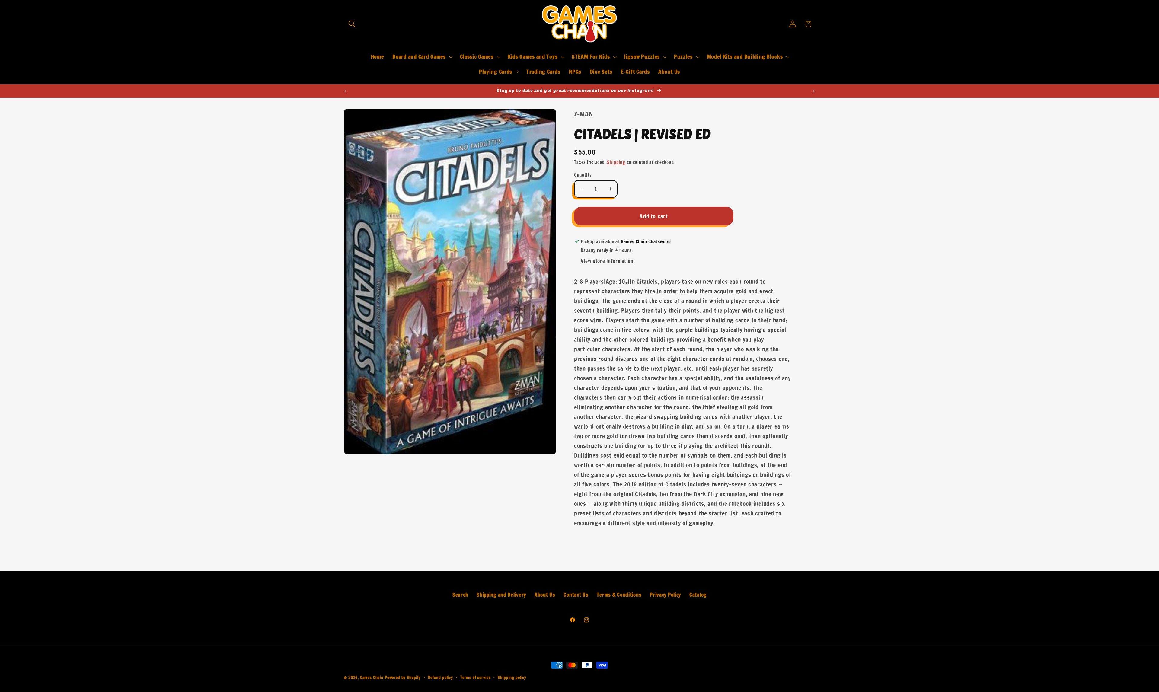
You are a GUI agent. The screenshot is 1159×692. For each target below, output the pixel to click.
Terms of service (475, 677)
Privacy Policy (665, 594)
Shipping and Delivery (501, 594)
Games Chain (371, 677)
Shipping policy (512, 677)
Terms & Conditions (619, 594)
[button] (352, 24)
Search (460, 594)
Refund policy (440, 677)
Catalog (698, 594)
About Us (545, 594)
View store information (607, 261)
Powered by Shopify (403, 677)
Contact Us (576, 594)
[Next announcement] (813, 91)
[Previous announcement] (345, 91)
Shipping (616, 162)
